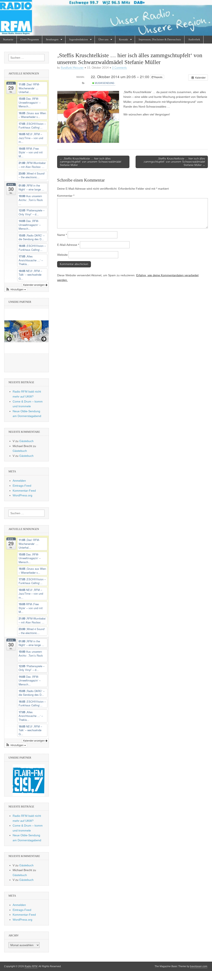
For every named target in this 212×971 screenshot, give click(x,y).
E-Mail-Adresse (68, 244)
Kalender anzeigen (34, 284)
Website (62, 254)
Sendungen (52, 39)
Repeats (158, 77)
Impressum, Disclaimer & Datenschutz (160, 39)
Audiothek (194, 39)
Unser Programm (29, 39)
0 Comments (119, 68)
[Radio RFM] (106, 18)
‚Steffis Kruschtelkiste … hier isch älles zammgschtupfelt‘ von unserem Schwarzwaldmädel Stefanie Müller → (174, 162)
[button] (16, 289)
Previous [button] (9, 339)
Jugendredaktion (78, 39)
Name (62, 234)
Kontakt (123, 39)
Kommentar (65, 195)
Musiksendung (104, 83)
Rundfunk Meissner (72, 68)
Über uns (103, 39)
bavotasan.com (198, 966)
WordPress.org (22, 495)
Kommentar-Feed (24, 490)
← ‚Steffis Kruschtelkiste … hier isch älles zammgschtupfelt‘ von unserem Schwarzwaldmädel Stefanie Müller (90, 162)
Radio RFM (31, 966)
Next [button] (43, 339)
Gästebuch (26, 441)
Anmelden (19, 480)
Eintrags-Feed (22, 485)
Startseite (8, 39)
